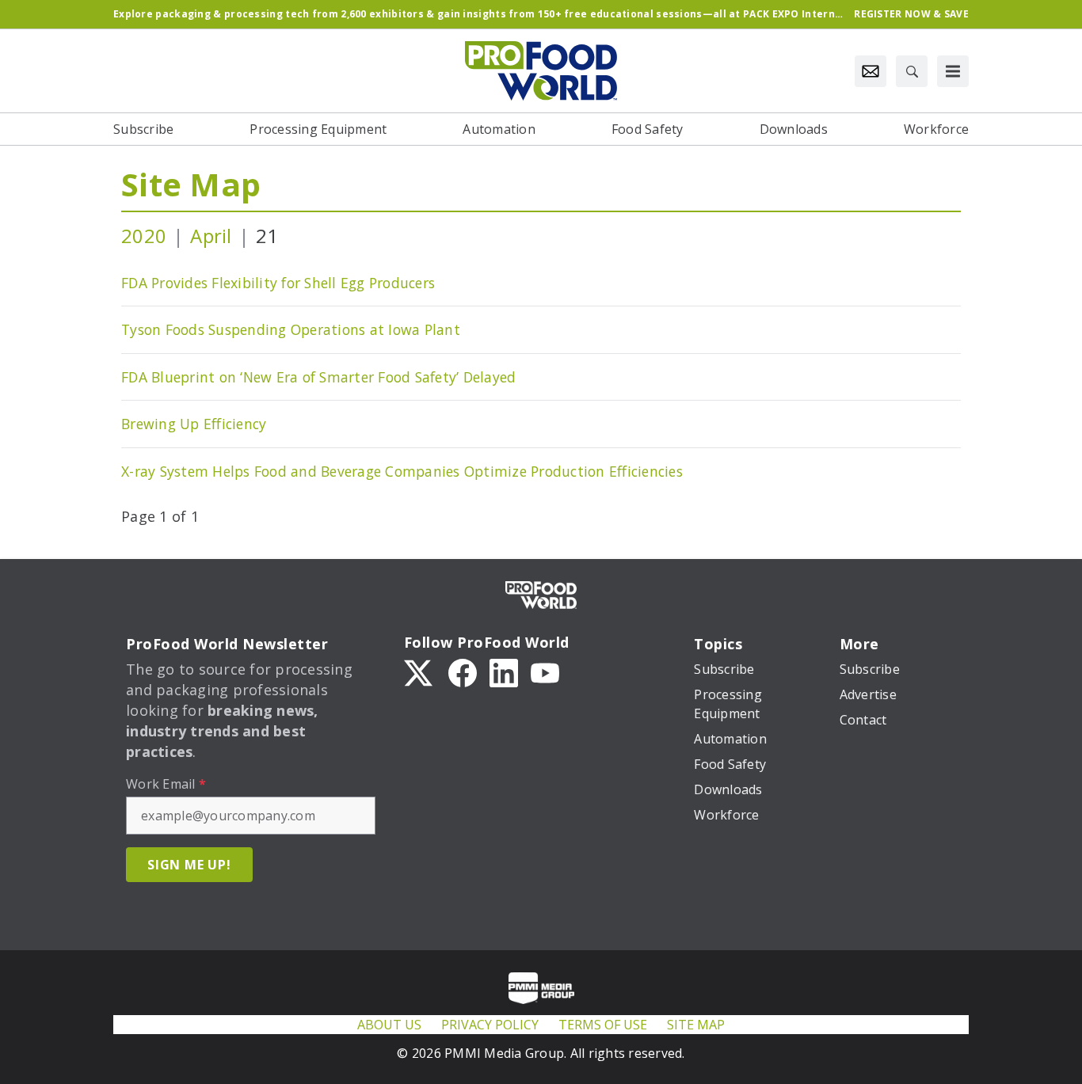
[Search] (912, 71)
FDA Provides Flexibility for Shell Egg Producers (278, 282)
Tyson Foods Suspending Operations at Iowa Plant (290, 329)
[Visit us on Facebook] (462, 671)
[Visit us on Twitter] (420, 671)
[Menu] (953, 71)
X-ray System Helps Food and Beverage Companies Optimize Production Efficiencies (402, 471)
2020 (143, 236)
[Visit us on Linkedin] (504, 671)
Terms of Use (602, 1024)
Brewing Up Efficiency (193, 423)
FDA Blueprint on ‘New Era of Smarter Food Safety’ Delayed (318, 376)
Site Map (191, 184)
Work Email (166, 784)
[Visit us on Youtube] (545, 671)
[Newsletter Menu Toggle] (870, 71)
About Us (389, 1024)
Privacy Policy (490, 1024)
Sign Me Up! (189, 864)
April (210, 236)
